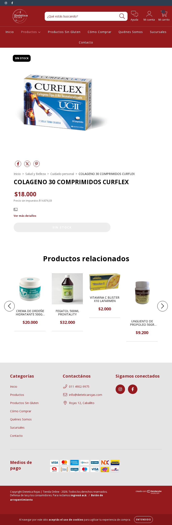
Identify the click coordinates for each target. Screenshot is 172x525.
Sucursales (158, 32)
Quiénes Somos (131, 32)
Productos (29, 32)
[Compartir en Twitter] (27, 166)
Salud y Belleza (35, 174)
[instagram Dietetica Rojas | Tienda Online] (6, 3)
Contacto (86, 42)
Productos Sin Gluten (64, 32)
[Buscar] (122, 16)
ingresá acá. (79, 495)
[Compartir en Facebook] (18, 166)
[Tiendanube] (149, 493)
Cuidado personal (62, 174)
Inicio (9, 32)
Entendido (143, 519)
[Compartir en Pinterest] (36, 166)
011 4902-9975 (79, 386)
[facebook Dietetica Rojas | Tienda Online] (12, 3)
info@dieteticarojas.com (85, 395)
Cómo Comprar (99, 32)
